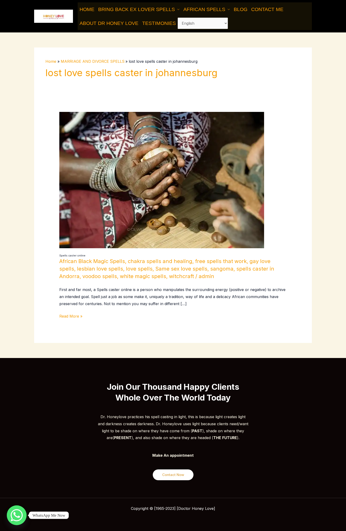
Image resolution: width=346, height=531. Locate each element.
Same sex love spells (181, 269)
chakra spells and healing (160, 261)
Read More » (70, 316)
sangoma (221, 269)
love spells (139, 269)
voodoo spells (99, 276)
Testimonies (159, 23)
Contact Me (267, 9)
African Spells (204, 9)
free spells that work (221, 261)
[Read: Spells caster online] (161, 179)
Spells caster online (72, 255)
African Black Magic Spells (92, 261)
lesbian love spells (100, 269)
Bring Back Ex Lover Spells (136, 9)
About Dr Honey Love (109, 23)
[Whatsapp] (17, 515)
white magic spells (143, 276)
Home (87, 9)
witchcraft (181, 276)
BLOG (240, 9)
